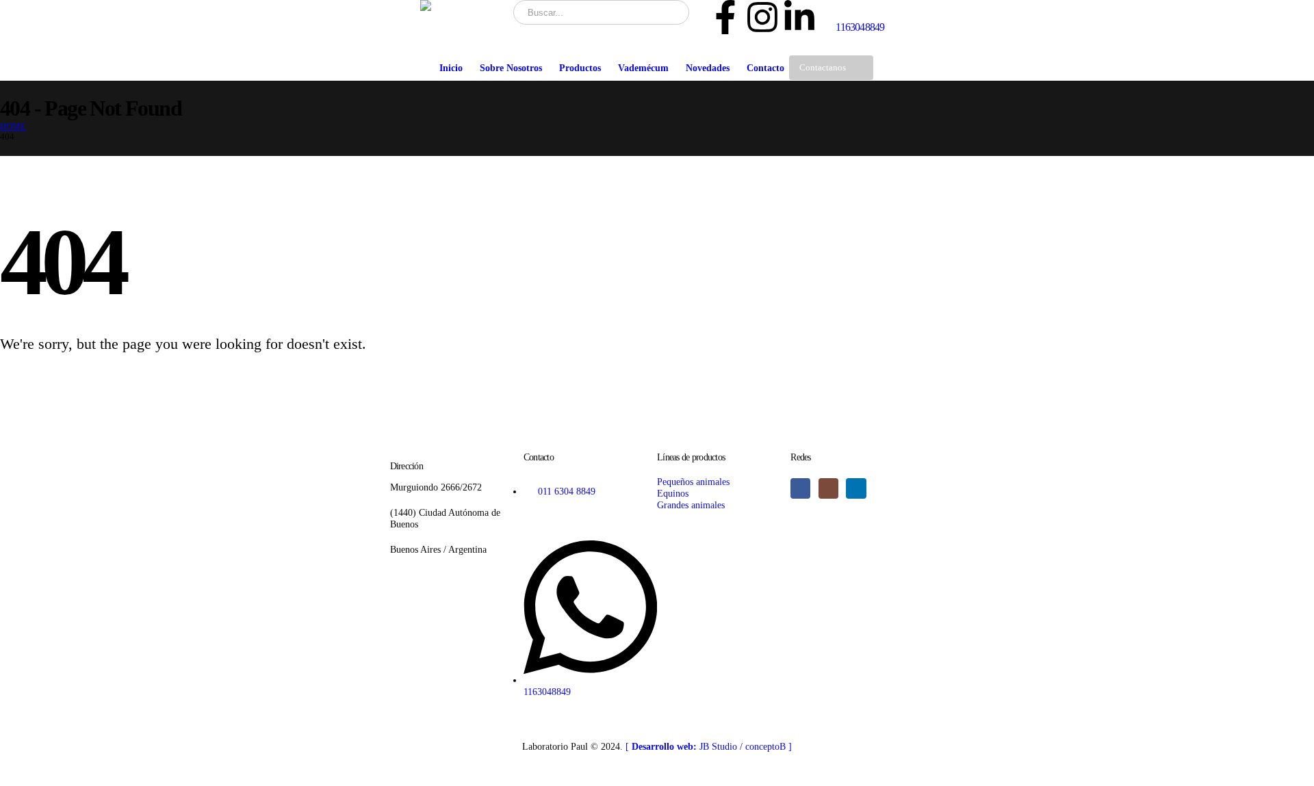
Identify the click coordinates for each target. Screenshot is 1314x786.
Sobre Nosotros (511, 68)
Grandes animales (691, 504)
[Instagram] (762, 17)
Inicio (451, 68)
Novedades (708, 68)
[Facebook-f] (725, 17)
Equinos (672, 493)
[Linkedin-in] (799, 17)
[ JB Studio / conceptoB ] (709, 746)
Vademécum (643, 68)
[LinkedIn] (856, 488)
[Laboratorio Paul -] (462, 5)
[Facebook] (800, 488)
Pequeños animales (693, 481)
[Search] (670, 12)
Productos (580, 68)
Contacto (765, 68)
